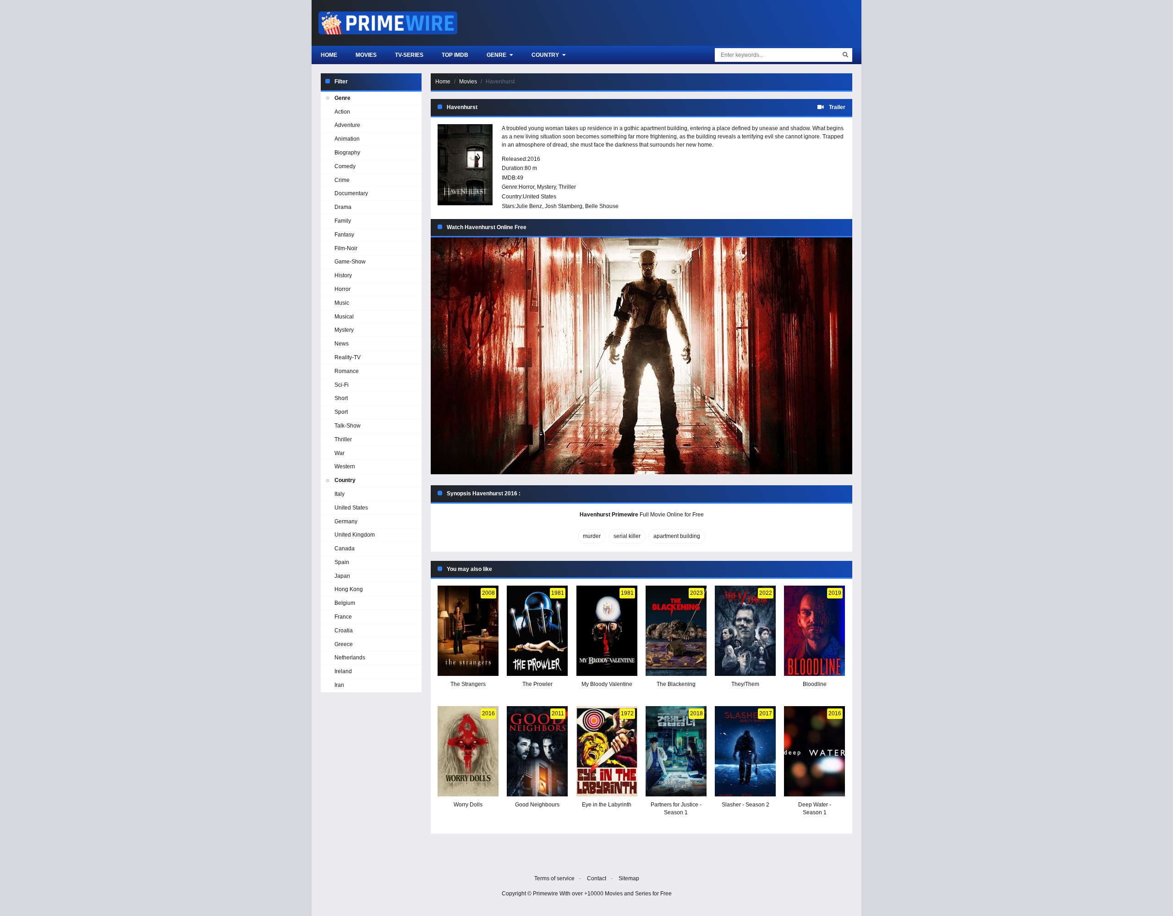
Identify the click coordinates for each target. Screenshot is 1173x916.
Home (329, 55)
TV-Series (409, 55)
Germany (345, 521)
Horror (526, 187)
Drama (342, 207)
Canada (344, 548)
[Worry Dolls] (468, 751)
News (341, 343)
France (343, 617)
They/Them (745, 684)
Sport (341, 412)
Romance (346, 371)
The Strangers (468, 684)
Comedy (345, 166)
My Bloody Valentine (606, 684)
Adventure (347, 125)
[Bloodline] (814, 631)
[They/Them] (745, 631)
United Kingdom (354, 535)
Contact (596, 878)
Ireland (343, 671)
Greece (343, 644)
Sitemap (629, 878)
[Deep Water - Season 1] (814, 751)
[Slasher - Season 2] (745, 751)
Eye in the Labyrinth (606, 804)
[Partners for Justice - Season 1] (676, 751)
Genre (497, 55)
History (343, 275)
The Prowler (537, 684)
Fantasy (344, 234)
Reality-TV (347, 357)
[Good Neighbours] (537, 751)
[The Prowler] (537, 631)
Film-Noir (345, 248)
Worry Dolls (468, 804)
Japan (342, 576)
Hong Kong (348, 589)
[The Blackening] (676, 631)
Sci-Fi (341, 385)
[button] (641, 355)
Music (341, 303)
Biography (347, 152)
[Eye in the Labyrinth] (606, 751)
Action (342, 112)
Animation (347, 139)
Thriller (567, 187)
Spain (341, 562)
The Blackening (676, 684)
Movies (366, 55)
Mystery (546, 187)
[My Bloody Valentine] (606, 631)
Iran (339, 685)
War (339, 453)
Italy (339, 494)
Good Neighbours (537, 804)
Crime (342, 180)
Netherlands (349, 657)
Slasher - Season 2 (745, 804)
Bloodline (815, 684)
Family (342, 221)
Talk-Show (347, 425)
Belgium (344, 603)
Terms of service (554, 878)
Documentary (351, 193)
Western (344, 466)
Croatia (343, 630)
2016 (533, 159)
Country (546, 55)
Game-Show (350, 261)
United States (539, 196)
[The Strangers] (468, 631)
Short (341, 398)
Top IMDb (455, 55)
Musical (344, 316)
